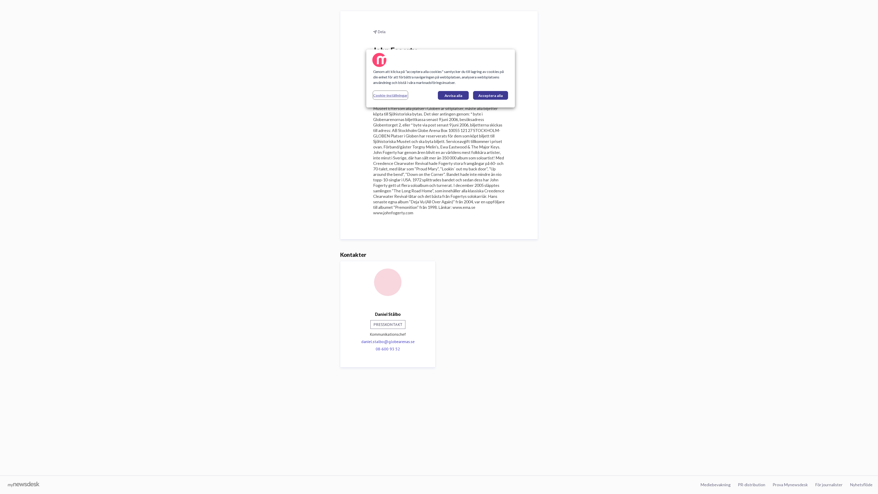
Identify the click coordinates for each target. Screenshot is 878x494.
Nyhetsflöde (861, 484)
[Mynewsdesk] (23, 485)
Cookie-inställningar (390, 95)
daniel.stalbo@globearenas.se (388, 341)
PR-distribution (751, 484)
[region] (440, 78)
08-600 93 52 (388, 349)
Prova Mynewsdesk (790, 484)
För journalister (829, 484)
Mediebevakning (715, 484)
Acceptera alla (490, 95)
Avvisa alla (453, 95)
